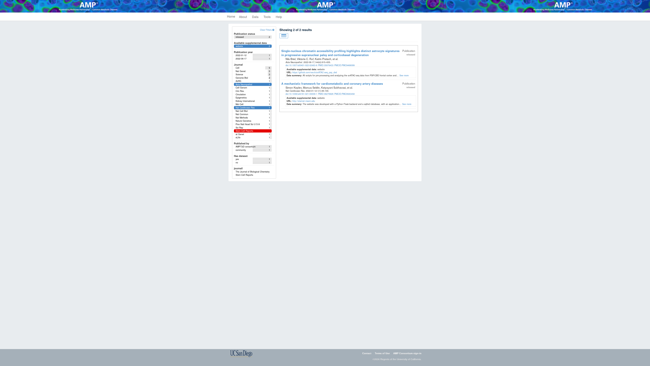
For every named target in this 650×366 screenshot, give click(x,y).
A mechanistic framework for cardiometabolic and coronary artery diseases (332, 84)
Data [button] (255, 17)
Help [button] (279, 17)
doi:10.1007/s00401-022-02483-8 (301, 65)
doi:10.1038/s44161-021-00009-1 (301, 93)
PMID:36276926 (325, 93)
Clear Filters (266, 29)
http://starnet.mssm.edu (303, 101)
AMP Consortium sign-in (407, 353)
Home (231, 16)
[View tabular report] (283, 35)
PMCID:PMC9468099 (344, 65)
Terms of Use (382, 353)
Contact (366, 353)
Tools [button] (267, 17)
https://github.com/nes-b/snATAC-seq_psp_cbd (314, 72)
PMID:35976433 (325, 65)
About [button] (243, 17)
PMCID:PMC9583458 (344, 93)
